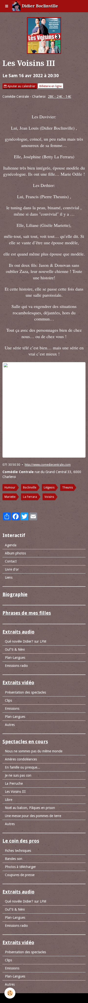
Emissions (12, 708)
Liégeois (49, 487)
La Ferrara (30, 497)
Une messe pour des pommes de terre (33, 816)
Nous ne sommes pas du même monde (33, 751)
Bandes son (13, 859)
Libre (8, 800)
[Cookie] (9, 993)
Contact (11, 561)
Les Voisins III (15, 792)
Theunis (67, 487)
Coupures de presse (19, 875)
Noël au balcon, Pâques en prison (30, 808)
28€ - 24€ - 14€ (59, 96)
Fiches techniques (18, 851)
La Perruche (14, 783)
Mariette (9, 497)
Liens (8, 577)
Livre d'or (12, 569)
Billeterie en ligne (50, 86)
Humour (9, 487)
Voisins (49, 497)
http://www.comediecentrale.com (48, 464)
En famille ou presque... (22, 767)
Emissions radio (16, 666)
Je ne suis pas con (18, 775)
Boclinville (29, 487)
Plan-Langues (15, 658)
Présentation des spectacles (25, 692)
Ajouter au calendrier (21, 86)
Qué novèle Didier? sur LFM (25, 641)
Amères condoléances (21, 759)
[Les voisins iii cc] (44, 410)
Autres (10, 725)
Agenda (10, 545)
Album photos (15, 553)
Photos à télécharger (20, 867)
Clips (8, 700)
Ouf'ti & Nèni (15, 649)
